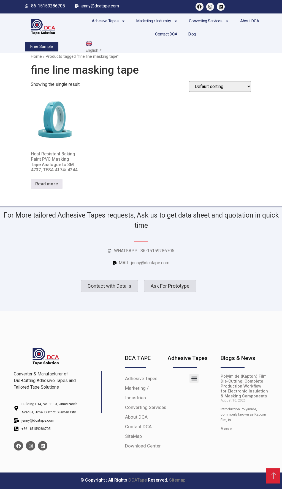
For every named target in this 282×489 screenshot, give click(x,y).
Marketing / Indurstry (153, 20)
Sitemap (177, 480)
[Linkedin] (221, 7)
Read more (46, 183)
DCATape (138, 480)
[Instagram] (210, 7)
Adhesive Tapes (105, 20)
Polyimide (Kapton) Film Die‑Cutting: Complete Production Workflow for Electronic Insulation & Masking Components (244, 386)
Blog (192, 34)
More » (226, 429)
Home (36, 56)
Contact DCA (166, 34)
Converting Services (206, 20)
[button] (194, 378)
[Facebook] (200, 7)
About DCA (249, 20)
